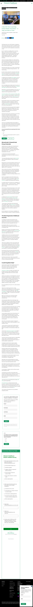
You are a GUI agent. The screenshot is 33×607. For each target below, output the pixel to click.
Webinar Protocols (12, 593)
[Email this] (6, 38)
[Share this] (8, 38)
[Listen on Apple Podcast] (19, 596)
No (3, 133)
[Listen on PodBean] (19, 599)
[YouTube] (6, 0)
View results (11, 138)
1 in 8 (6, 438)
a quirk (17, 251)
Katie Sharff (17, 158)
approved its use (16, 96)
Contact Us (17, 0)
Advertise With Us (12, 583)
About (13, 0)
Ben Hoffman (13, 204)
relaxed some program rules (11, 330)
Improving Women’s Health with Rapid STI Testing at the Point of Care (20, 584)
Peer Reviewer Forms (12, 591)
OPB (18, 379)
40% (6, 441)
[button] (1, 3)
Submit (4, 138)
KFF (14, 387)
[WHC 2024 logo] (10, 3)
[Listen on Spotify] (19, 593)
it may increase (7, 103)
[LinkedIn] (3, 0)
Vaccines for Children (5, 270)
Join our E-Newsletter (3, 582)
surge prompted (9, 196)
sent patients (6, 201)
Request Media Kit (23, 0)
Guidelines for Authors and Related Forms (12, 587)
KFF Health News (4, 382)
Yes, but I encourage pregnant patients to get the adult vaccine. (11, 135)
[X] (2, 0)
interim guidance (14, 77)
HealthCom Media (29, 0)
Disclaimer (11, 596)
